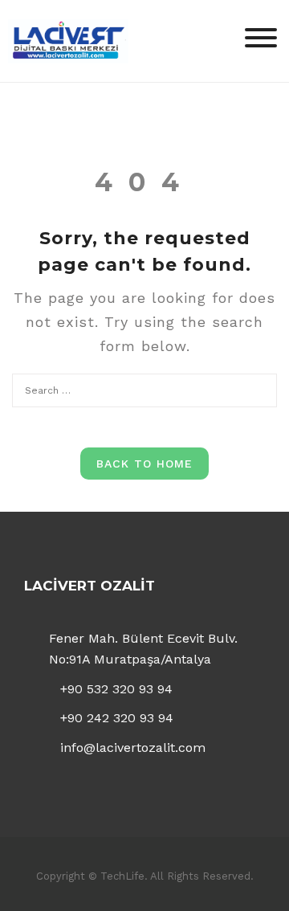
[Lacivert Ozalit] (68, 39)
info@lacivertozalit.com (133, 747)
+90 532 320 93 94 (116, 689)
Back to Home (144, 463)
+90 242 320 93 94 (116, 717)
